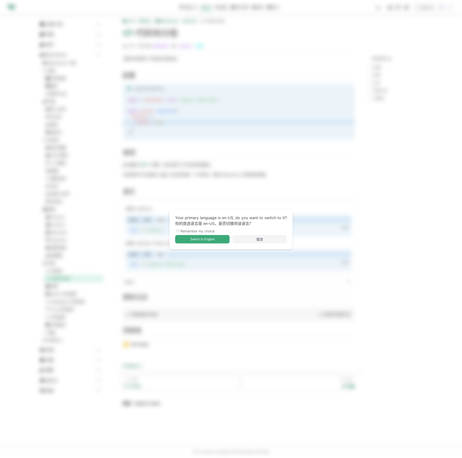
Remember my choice (197, 231)
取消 (260, 239)
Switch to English (202, 239)
